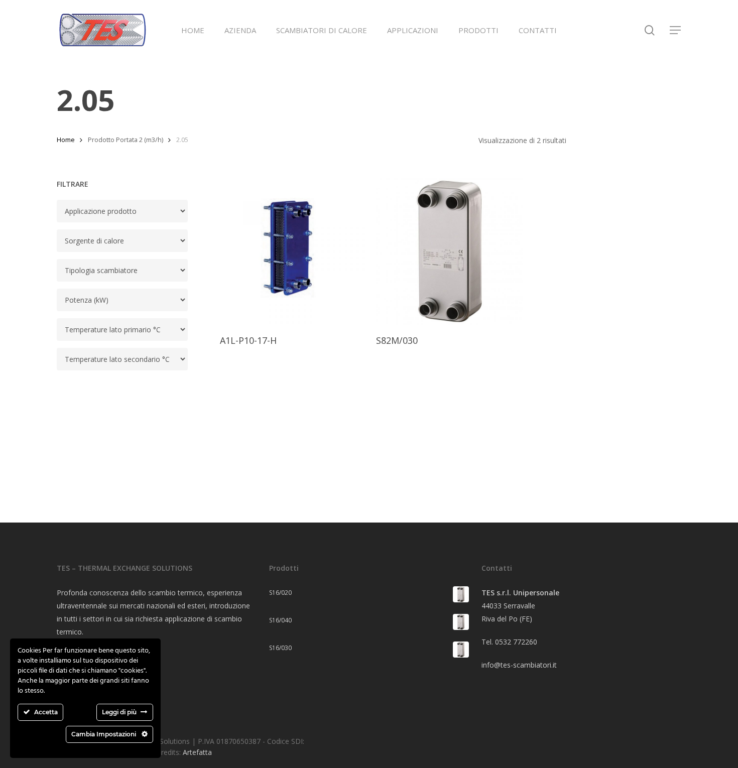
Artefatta (197, 752)
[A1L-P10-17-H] (293, 251)
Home (66, 139)
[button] (676, 30)
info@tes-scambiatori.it (519, 665)
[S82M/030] (449, 251)
